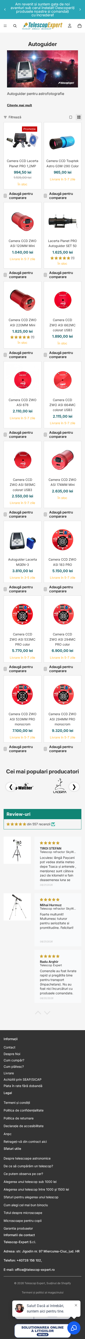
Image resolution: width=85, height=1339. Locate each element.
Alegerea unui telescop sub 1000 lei (30, 1182)
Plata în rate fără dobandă (23, 1086)
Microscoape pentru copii (22, 1221)
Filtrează (15, 117)
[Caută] (15, 26)
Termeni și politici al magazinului (42, 1292)
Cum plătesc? (14, 1066)
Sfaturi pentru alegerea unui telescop (31, 1197)
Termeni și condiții (17, 1102)
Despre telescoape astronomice (27, 1158)
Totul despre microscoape (23, 1213)
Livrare (9, 1073)
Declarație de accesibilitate (24, 1126)
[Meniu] (5, 26)
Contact (9, 1047)
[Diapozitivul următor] (80, 10)
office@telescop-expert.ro (35, 1269)
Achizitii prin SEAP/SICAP (22, 1079)
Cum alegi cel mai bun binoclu (26, 1205)
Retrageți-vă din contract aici (25, 1141)
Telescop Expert (34, 1283)
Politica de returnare (19, 1118)
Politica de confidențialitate (24, 1110)
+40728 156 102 (29, 1260)
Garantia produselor (18, 1228)
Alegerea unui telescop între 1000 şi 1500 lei (36, 1189)
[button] (38, 1013)
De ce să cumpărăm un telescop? (28, 1166)
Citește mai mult (19, 105)
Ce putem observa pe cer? (23, 1174)
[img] (16, 824)
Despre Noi (12, 1054)
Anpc (8, 1134)
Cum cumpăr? (14, 1060)
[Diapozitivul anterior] (5, 10)
